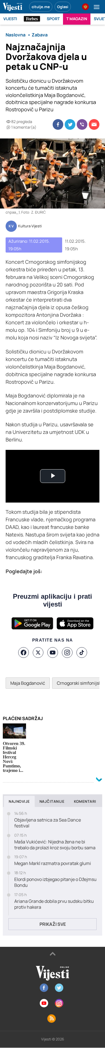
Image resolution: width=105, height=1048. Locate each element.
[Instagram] (67, 652)
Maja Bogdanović (27, 683)
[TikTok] (81, 652)
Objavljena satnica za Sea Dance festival (47, 823)
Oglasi (62, 6)
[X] (38, 652)
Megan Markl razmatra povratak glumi (52, 863)
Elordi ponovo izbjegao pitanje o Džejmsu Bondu (55, 882)
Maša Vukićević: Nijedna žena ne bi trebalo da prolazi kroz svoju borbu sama (54, 845)
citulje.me (41, 6)
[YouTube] (52, 652)
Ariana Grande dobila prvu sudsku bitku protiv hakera (54, 904)
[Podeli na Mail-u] (94, 124)
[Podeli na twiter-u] (70, 124)
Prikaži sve (52, 924)
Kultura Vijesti (30, 226)
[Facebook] (23, 652)
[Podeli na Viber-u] (82, 124)
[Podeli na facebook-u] (58, 124)
